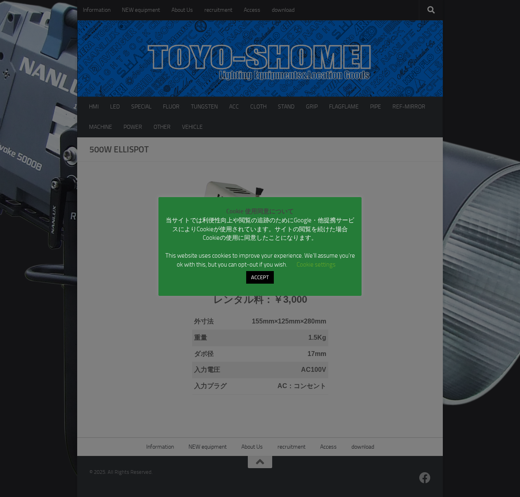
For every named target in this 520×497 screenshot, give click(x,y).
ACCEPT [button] (260, 277)
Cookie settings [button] (316, 264)
